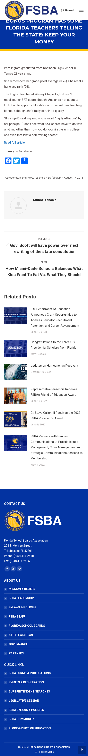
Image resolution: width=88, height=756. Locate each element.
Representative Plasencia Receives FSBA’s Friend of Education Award (54, 392)
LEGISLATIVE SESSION (24, 700)
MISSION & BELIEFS (22, 589)
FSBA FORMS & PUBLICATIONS (30, 673)
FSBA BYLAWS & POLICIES (26, 710)
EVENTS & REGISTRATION (26, 682)
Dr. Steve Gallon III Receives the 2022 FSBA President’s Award (55, 415)
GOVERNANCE (18, 644)
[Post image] (15, 315)
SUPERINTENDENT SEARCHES (29, 691)
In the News (26, 177)
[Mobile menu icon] (81, 10)
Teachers (39, 177)
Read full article (14, 142)
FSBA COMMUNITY (22, 719)
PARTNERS (16, 653)
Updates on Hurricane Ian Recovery (54, 365)
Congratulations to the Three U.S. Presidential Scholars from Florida (53, 344)
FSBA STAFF (17, 616)
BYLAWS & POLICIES (22, 607)
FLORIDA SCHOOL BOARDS (27, 625)
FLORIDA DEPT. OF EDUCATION (30, 728)
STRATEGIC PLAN (21, 635)
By (54, 177)
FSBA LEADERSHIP (21, 598)
